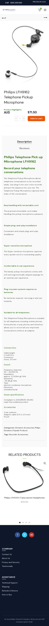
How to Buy (7, 594)
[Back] (4, 17)
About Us (6, 558)
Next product (45, 17)
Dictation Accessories (24, 428)
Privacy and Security (11, 562)
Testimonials (7, 566)
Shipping (5, 586)
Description (24, 141)
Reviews (24, 148)
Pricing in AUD (39, 2)
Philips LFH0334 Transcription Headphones (24, 498)
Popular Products (20, 430)
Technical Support (10, 583)
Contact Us (7, 554)
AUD (7, 112)
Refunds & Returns (10, 591)
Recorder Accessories (18, 434)
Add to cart (36, 118)
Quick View (44, 463)
